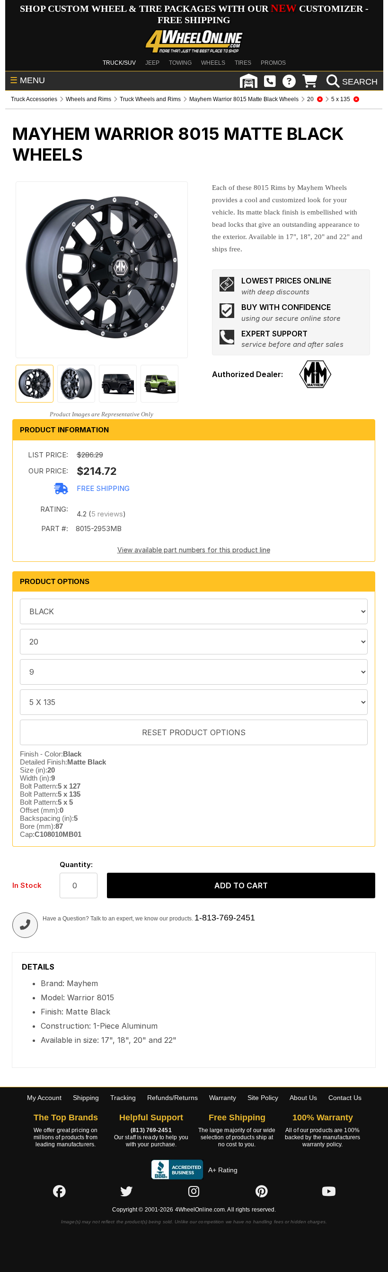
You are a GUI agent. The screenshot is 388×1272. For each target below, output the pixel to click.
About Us (303, 1097)
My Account (44, 1097)
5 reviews (107, 513)
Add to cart (241, 885)
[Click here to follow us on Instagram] (194, 1191)
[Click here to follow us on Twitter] (126, 1191)
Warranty (222, 1097)
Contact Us (345, 1097)
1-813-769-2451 (224, 917)
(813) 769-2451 (151, 1130)
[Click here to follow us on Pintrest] (261, 1191)
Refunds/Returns (172, 1097)
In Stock (27, 885)
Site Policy (262, 1097)
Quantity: (76, 864)
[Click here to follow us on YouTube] (328, 1191)
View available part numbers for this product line (193, 550)
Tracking (123, 1097)
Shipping (86, 1097)
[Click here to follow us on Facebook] (59, 1191)
